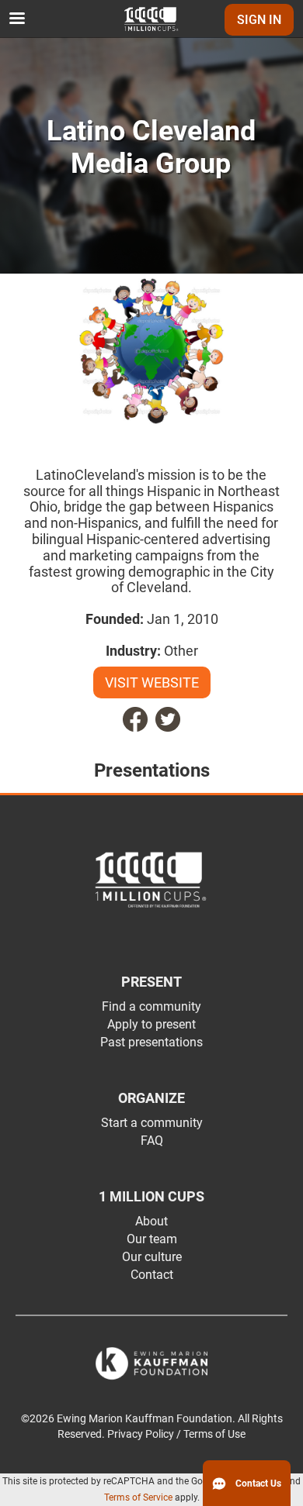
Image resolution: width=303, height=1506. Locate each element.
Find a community (151, 1006)
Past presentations (151, 1042)
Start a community (152, 1122)
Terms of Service (138, 1497)
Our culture (152, 1256)
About (151, 1221)
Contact (152, 1274)
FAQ (152, 1140)
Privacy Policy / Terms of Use (176, 1434)
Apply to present (151, 1024)
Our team (152, 1239)
